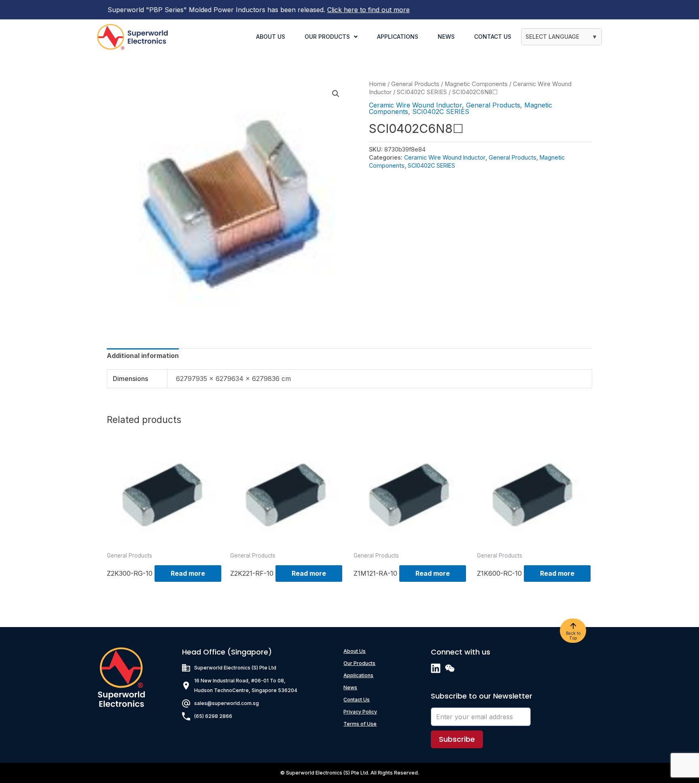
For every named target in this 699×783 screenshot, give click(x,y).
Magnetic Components (476, 84)
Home (377, 84)
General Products (415, 84)
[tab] (143, 355)
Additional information (143, 356)
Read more (188, 573)
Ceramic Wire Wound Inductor (415, 105)
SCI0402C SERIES (422, 92)
